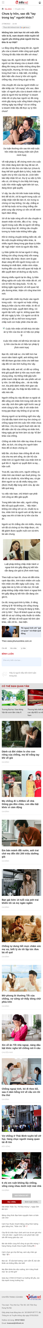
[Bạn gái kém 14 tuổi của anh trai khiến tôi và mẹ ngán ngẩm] (21, 882)
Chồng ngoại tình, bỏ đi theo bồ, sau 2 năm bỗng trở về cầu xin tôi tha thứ (21, 1092)
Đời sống (6, 1146)
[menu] (3, 2)
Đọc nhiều (12, 1202)
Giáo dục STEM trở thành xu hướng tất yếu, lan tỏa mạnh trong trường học (21, 1279)
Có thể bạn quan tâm (15, 686)
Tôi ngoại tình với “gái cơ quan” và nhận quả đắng (31, 631)
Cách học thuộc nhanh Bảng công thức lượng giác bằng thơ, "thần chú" (20, 1225)
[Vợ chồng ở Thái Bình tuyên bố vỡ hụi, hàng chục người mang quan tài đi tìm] (21, 1118)
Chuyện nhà (19, 9)
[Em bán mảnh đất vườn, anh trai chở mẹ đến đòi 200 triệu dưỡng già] (21, 833)
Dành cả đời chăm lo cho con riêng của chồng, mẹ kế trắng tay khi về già (20, 754)
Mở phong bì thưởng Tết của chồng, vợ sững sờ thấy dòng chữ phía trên (21, 998)
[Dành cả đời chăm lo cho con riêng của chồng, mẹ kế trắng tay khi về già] (21, 734)
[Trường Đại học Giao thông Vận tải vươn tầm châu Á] (14, 697)
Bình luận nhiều (31, 1202)
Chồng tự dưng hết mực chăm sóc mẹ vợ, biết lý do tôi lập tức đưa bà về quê (21, 949)
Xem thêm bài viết (21, 1195)
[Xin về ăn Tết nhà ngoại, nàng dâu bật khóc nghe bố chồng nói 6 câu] (21, 1027)
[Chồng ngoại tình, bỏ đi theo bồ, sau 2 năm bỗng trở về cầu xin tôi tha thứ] (21, 1071)
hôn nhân (13, 648)
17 (26, 1226)
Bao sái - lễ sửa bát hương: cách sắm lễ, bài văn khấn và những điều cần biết (21, 1262)
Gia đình (8, 9)
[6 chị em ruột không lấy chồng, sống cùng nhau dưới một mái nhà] (21, 1165)
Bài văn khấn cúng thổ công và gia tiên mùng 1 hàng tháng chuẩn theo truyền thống (21, 1244)
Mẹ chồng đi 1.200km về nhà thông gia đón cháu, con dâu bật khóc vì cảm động (20, 804)
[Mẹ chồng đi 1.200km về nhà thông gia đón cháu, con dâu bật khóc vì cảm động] (21, 783)
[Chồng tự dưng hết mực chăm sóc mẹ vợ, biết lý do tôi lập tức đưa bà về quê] (21, 928)
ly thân (23, 648)
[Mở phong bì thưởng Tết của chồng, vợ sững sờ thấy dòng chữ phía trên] (21, 978)
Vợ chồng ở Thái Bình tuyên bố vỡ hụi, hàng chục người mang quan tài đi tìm (21, 1139)
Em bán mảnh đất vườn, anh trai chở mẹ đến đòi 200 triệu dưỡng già (20, 853)
